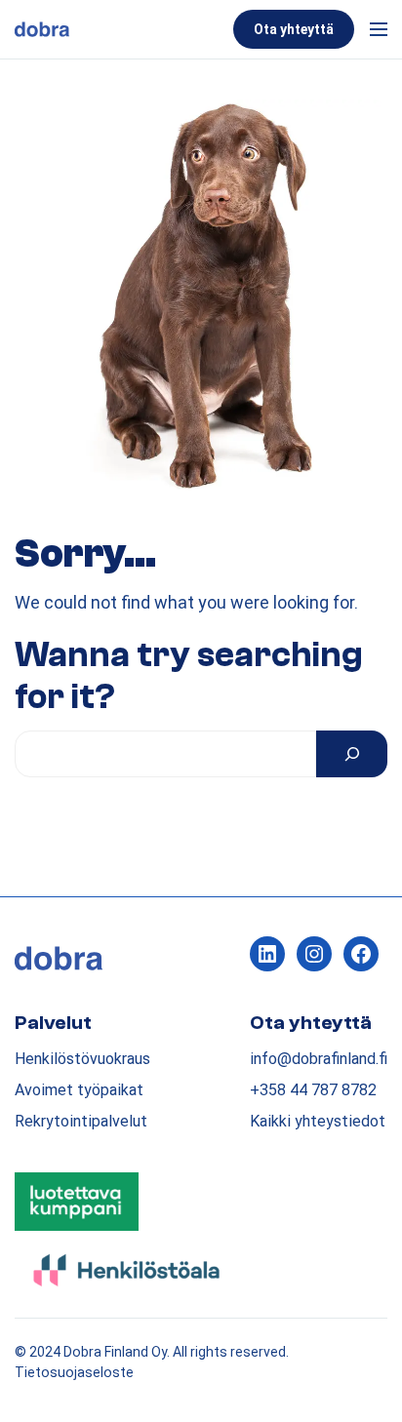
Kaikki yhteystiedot (317, 1121)
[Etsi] (351, 754)
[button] (374, 29)
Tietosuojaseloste (74, 1372)
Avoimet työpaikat (79, 1090)
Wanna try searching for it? (189, 676)
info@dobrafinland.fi (318, 1058)
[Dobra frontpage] (120, 29)
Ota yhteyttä (294, 29)
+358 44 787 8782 (313, 1090)
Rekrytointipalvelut (81, 1121)
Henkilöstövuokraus (82, 1058)
